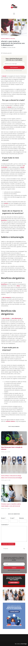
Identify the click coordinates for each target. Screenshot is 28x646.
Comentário (5, 524)
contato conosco (10, 421)
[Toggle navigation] (14, 13)
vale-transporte (6, 297)
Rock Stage (24, 643)
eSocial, (22, 167)
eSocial (4, 76)
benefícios (4, 220)
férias (18, 286)
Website (21, 518)
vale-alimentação (16, 318)
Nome (3, 518)
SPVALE (4, 47)
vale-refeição (6, 318)
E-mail (12, 518)
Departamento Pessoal (8, 38)
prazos (6, 203)
